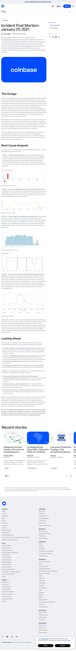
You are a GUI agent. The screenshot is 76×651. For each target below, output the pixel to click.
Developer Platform (45, 561)
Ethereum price (43, 615)
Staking (41, 546)
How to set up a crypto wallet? (11, 571)
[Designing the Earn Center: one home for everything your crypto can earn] (15, 451)
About (4, 511)
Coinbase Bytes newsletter (10, 552)
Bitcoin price (42, 612)
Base (40, 564)
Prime (40, 544)
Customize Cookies (65, 640)
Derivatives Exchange (45, 553)
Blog (3, 518)
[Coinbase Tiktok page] (16, 637)
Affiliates (5, 516)
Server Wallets (43, 566)
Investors (5, 525)
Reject (46, 645)
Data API (41, 585)
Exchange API (43, 599)
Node (40, 590)
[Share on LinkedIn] (56, 37)
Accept (63, 645)
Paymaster (42, 580)
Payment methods (7, 594)
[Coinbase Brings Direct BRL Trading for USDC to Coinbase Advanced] (38, 451)
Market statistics (7, 550)
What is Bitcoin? (7, 564)
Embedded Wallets (44, 568)
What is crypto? (6, 567)
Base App (41, 513)
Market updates (6, 562)
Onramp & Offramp (44, 573)
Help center (5, 582)
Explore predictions (45, 525)
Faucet (41, 597)
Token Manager (43, 538)
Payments (42, 536)
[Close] (72, 639)
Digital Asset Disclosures (9, 540)
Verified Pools (43, 556)
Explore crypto (6, 545)
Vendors (4, 528)
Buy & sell (42, 511)
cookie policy (45, 638)
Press (3, 520)
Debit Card (42, 523)
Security (4, 523)
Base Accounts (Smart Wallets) (48, 571)
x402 (40, 576)
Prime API (42, 604)
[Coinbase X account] (2, 637)
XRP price (42, 619)
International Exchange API (47, 602)
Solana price (42, 617)
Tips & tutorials (6, 557)
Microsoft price (43, 630)
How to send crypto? (8, 574)
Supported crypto (7, 599)
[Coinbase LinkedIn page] (7, 637)
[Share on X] (50, 37)
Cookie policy (6, 532)
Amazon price (43, 632)
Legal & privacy (6, 530)
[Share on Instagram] (53, 37)
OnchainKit (42, 583)
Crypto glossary (7, 560)
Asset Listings (43, 531)
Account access (6, 596)
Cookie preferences (8, 535)
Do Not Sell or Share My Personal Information (15, 537)
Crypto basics (6, 555)
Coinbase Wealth (44, 518)
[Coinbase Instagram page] (11, 637)
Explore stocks (6, 548)
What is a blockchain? (8, 569)
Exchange (42, 548)
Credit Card (42, 520)
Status (4, 601)
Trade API (42, 578)
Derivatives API (43, 607)
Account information (8, 591)
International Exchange (46, 551)
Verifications (43, 588)
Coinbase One (43, 516)
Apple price (42, 627)
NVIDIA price (42, 625)
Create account (6, 587)
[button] (73, 6)
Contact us (5, 584)
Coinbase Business (44, 533)
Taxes (3, 576)
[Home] (2, 6)
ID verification (6, 589)
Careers (4, 513)
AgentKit (41, 592)
